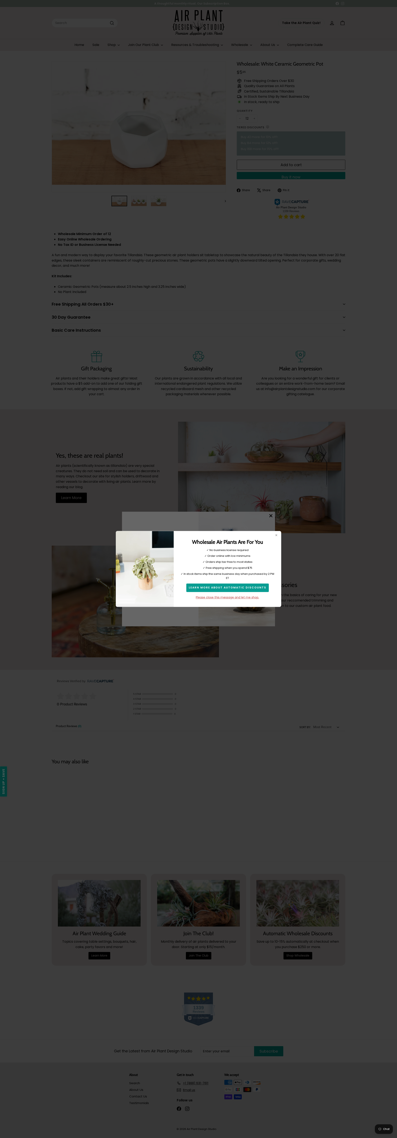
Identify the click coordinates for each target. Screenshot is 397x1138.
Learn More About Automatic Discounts (227, 588)
